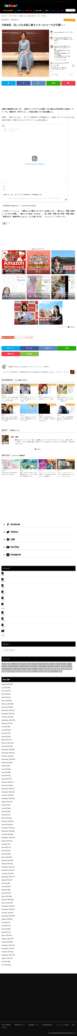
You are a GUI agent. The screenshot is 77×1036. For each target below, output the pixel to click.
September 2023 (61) (8, 798)
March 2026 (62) (7, 700)
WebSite (39, 449)
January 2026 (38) (7, 707)
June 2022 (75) (6, 847)
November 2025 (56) (8, 713)
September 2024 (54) (8, 759)
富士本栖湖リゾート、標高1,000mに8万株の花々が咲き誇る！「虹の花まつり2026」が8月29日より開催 (37, 618)
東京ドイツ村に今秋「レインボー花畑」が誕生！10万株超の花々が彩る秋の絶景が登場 (32, 591)
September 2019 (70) (8, 955)
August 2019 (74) (7, 958)
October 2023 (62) (7, 795)
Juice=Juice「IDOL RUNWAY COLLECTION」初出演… (9, 473)
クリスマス (51, 666)
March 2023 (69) (7, 818)
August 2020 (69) (7, 919)
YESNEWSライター (19, 1025)
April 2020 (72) (6, 932)
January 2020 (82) (7, 942)
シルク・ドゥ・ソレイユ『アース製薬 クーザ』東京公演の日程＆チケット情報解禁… (47, 474)
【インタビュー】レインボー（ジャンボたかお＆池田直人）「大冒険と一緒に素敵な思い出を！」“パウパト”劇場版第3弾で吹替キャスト (39, 605)
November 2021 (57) (8, 870)
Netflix (24, 664)
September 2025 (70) (8, 720)
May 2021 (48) (6, 890)
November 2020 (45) (8, 909)
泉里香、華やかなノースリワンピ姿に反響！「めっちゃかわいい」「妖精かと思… (65, 398)
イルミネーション (13, 666)
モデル (29, 669)
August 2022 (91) (7, 841)
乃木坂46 (46, 669)
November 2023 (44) (8, 792)
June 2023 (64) (6, 808)
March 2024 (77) (7, 779)
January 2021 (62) (7, 903)
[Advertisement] (38, 99)
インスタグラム (20, 337)
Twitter (14, 531)
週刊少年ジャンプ (53, 671)
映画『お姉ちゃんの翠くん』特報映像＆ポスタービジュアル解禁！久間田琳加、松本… (28, 474)
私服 (28, 671)
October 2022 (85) (7, 834)
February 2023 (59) (7, 821)
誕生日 (40, 671)
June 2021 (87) (6, 886)
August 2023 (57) (7, 802)
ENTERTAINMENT (8, 10)
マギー (24, 669)
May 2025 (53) (6, 733)
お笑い (57, 664)
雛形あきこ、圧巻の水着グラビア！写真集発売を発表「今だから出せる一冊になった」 (32, 585)
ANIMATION (28, 10)
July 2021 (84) (6, 883)
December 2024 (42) (8, 749)
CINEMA (19, 10)
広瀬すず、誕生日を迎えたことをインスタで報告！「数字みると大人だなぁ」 (46, 418)
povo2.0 (34, 664)
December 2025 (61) (8, 710)
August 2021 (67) (7, 880)
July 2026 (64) (6, 687)
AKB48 (4, 664)
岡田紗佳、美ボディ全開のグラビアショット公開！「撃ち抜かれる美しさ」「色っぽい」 (33, 573)
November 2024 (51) (8, 753)
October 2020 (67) (7, 912)
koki (19, 664)
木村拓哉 (12, 671)
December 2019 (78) (8, 945)
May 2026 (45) (6, 694)
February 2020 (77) (7, 939)
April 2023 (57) (6, 815)
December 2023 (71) (8, 788)
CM (9, 664)
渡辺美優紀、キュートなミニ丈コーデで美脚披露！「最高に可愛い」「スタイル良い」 (32, 625)
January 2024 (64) (7, 785)
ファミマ (69, 666)
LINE (12, 539)
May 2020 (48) (6, 929)
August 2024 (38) (7, 762)
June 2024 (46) (6, 769)
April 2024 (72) (6, 775)
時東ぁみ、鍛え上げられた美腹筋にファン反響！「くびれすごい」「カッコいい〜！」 (32, 598)
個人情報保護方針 (47, 1025)
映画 (7, 671)
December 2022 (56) (8, 828)
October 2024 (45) (7, 756)
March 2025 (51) (7, 740)
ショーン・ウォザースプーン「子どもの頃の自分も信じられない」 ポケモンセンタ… (65, 474)
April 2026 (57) (6, 697)
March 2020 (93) (7, 935)
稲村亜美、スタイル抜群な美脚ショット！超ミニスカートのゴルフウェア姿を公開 (10, 398)
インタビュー (33, 666)
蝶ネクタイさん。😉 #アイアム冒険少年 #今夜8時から (22, 194)
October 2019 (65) (7, 952)
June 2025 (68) (6, 730)
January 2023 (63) (7, 824)
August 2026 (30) (7, 684)
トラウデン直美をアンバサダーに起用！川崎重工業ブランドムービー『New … (28, 418)
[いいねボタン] (4, 223)
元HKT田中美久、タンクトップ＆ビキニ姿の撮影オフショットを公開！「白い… (28, 398)
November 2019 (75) (8, 948)
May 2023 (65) (6, 811)
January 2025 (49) (7, 746)
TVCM (39, 664)
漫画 (24, 671)
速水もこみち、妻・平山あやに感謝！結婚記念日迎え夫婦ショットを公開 (10, 418)
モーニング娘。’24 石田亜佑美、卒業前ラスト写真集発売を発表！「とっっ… (65, 418)
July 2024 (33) (6, 766)
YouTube (14, 547)
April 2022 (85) (6, 854)
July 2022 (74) (6, 844)
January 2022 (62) (7, 863)
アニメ (69, 664)
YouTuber (51, 664)
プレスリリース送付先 (62, 1025)
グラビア (57, 666)
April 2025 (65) (6, 736)
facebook (15, 524)
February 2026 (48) (7, 704)
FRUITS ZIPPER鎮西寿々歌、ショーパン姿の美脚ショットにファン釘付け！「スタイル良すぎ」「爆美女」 (38, 612)
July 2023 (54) (6, 805)
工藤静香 (69, 669)
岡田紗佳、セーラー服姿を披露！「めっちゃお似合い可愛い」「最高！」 (28, 579)
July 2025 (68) (6, 726)
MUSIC (54, 10)
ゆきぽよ (63, 664)
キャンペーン (42, 666)
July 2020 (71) (6, 922)
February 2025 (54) (7, 743)
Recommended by (63, 327)
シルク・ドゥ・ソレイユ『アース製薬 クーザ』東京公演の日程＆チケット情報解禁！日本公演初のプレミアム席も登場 (40, 632)
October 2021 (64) (7, 873)
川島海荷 (22, 198)
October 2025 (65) (7, 717)
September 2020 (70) (8, 916)
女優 (58, 669)
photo (28, 664)
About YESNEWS (6, 1025)
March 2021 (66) (7, 896)
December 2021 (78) (8, 867)
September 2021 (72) (8, 877)
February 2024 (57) (7, 782)
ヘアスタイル (17, 669)
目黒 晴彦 (15, 437)
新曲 (3, 671)
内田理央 (53, 669)
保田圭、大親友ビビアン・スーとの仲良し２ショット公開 (46, 398)
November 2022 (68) (8, 831)
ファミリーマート (7, 669)
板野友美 (19, 671)
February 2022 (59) (7, 860)
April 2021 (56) (6, 893)
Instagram (15, 554)
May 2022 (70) (6, 850)
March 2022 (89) (7, 857)
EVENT (47, 10)
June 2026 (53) (6, 691)
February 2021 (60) (7, 899)
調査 (45, 671)
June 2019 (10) (6, 965)
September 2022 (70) (8, 837)
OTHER (61, 10)
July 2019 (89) (6, 961)
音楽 (60, 671)
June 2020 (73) (6, 925)
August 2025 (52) (7, 723)
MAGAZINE (38, 10)
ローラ (41, 669)
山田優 (63, 669)
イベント (4, 666)
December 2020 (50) (8, 906)
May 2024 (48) (6, 772)
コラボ (63, 666)
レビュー (35, 669)
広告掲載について (33, 1025)
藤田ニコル (34, 671)
